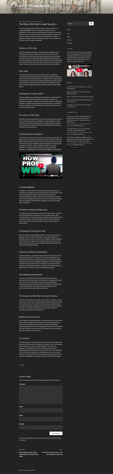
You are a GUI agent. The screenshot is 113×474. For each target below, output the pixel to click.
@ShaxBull (72, 137)
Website (21, 424)
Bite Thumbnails (34, 6)
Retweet (78, 125)
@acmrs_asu (72, 116)
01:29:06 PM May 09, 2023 (74, 143)
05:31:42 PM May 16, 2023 (74, 123)
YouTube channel (76, 54)
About (68, 37)
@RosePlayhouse (73, 129)
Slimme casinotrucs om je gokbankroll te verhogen (80, 96)
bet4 (22, 365)
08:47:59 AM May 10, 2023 (74, 132)
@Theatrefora (70, 122)
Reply (74, 125)
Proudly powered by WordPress (27, 470)
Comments (70, 40)
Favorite (82, 125)
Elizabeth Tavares (36, 21)
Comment (22, 384)
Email (21, 415)
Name (21, 407)
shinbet (29, 28)
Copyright (69, 43)
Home (68, 34)
